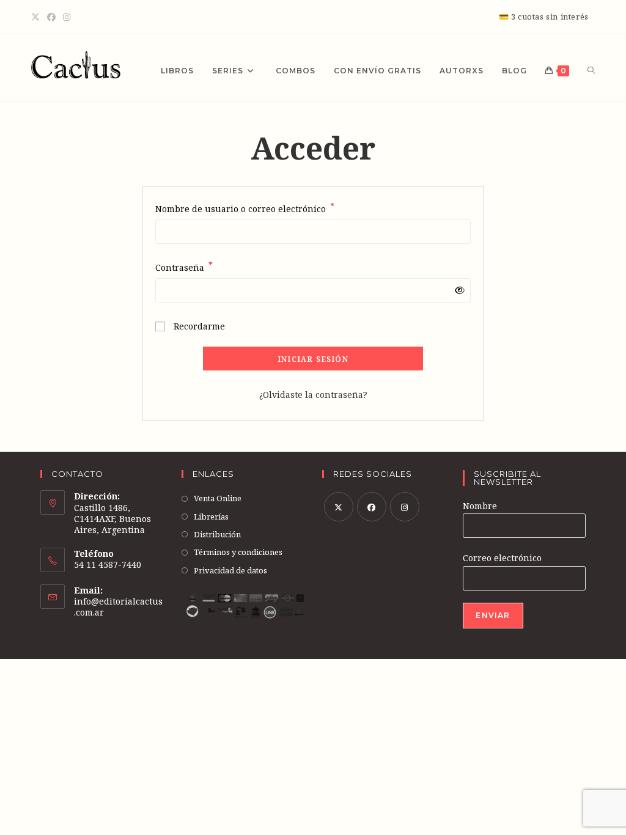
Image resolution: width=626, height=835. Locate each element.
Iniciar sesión (313, 359)
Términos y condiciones (238, 551)
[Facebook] (51, 17)
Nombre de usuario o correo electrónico (244, 208)
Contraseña (184, 266)
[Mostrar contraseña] (457, 290)
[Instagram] (66, 17)
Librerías (211, 516)
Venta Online (217, 498)
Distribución (217, 534)
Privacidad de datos (230, 570)
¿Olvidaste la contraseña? (313, 394)
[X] (37, 17)
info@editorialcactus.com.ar (118, 606)
